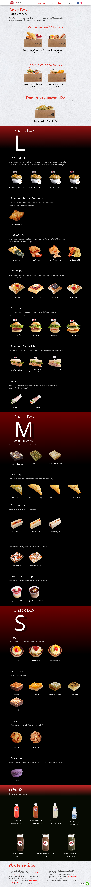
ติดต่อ (60, 3)
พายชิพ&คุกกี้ (51, 3)
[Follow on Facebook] (78, 3)
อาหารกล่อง (42, 3)
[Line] (87, 883)
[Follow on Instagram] (81, 3)
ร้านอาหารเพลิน (71, 877)
